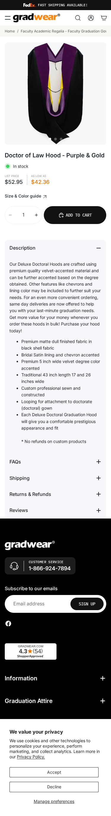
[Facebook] (8, 623)
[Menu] (7, 18)
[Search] (77, 17)
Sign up (87, 604)
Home (10, 31)
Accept (54, 772)
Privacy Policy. (31, 756)
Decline (54, 786)
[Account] (90, 17)
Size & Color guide (23, 195)
